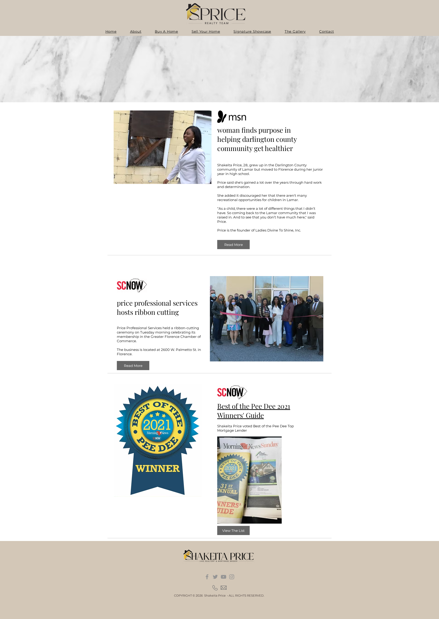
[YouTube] (223, 576)
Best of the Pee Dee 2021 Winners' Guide (253, 410)
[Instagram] (231, 576)
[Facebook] (207, 576)
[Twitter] (215, 576)
